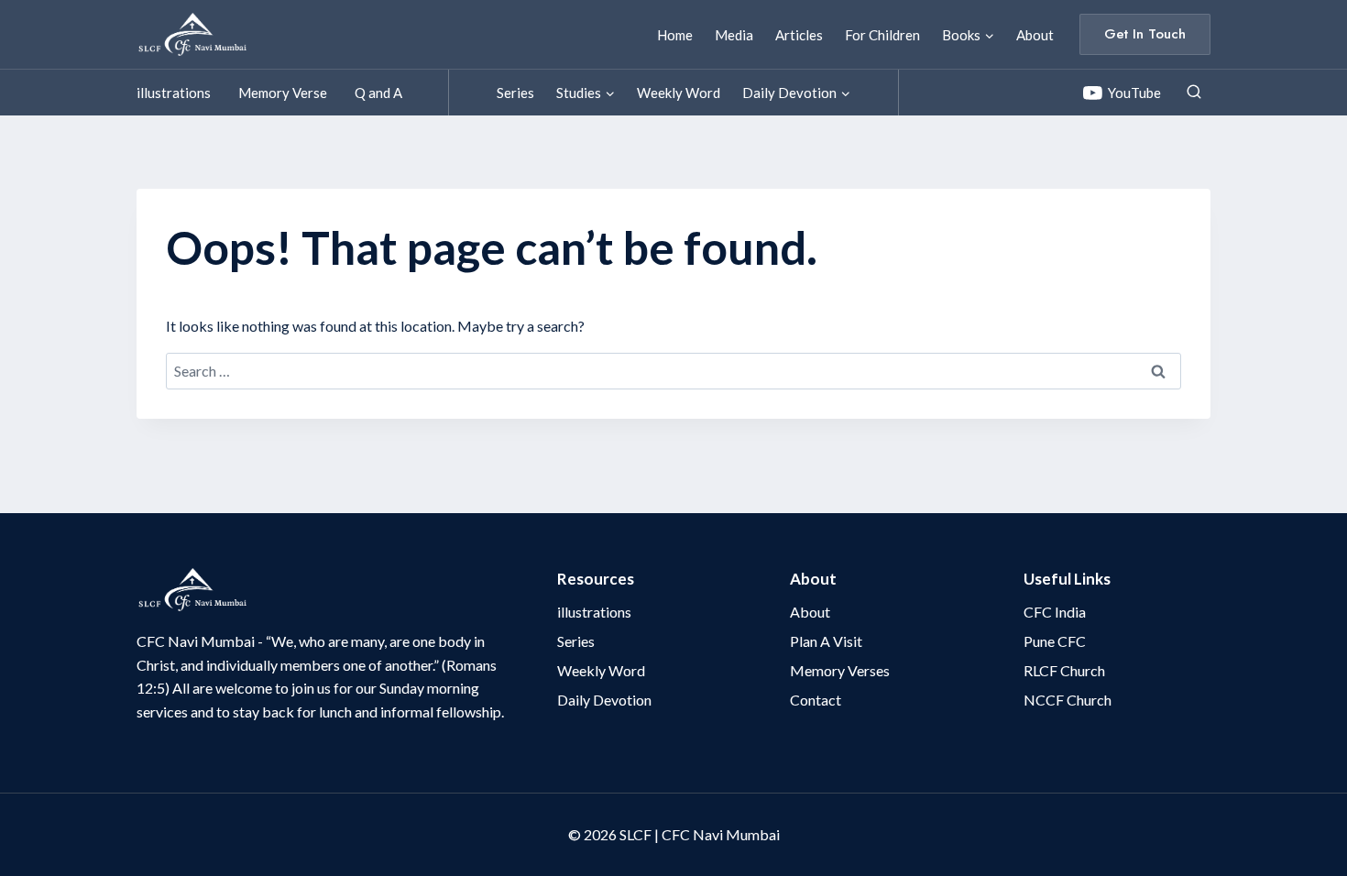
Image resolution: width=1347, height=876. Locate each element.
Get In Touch (1145, 34)
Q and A (378, 92)
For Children (882, 35)
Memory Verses (840, 670)
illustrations (174, 92)
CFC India (1055, 611)
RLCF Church (1064, 670)
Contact (815, 699)
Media (734, 35)
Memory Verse (282, 92)
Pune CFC (1055, 641)
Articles (799, 35)
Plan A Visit (826, 641)
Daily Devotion (604, 699)
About (1035, 35)
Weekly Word (678, 92)
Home (675, 35)
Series (515, 92)
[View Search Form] (1193, 92)
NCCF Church (1068, 699)
